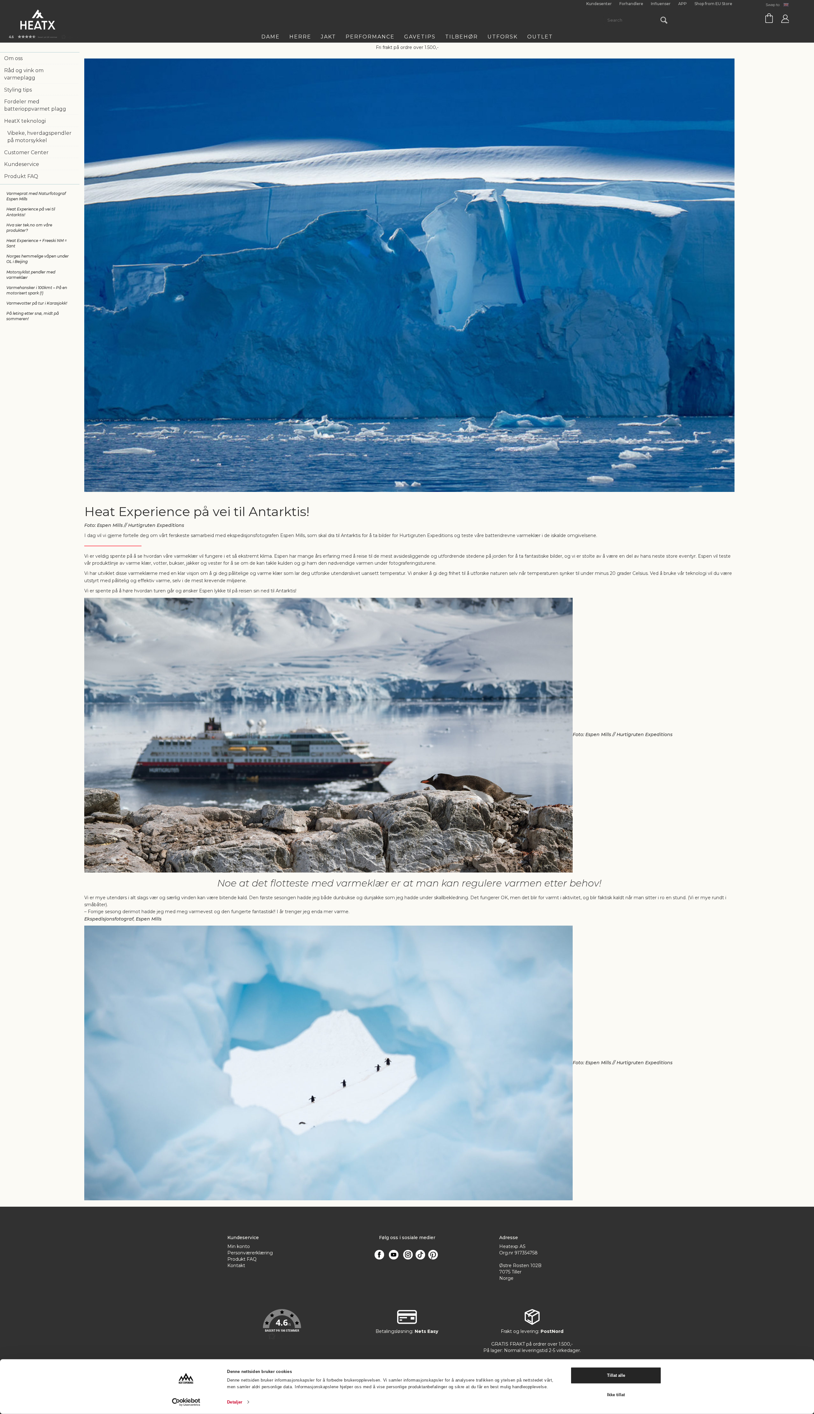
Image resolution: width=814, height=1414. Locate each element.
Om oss (13, 58)
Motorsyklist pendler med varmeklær (30, 275)
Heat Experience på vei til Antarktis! (30, 212)
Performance (370, 37)
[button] (282, 1325)
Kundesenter (599, 3)
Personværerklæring (250, 1253)
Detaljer (234, 1402)
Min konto (238, 1246)
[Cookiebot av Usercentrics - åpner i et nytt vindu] (186, 1402)
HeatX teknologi (25, 121)
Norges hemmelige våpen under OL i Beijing (37, 259)
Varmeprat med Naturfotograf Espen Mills (36, 196)
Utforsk (502, 37)
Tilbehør (461, 37)
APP (682, 3)
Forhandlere (631, 3)
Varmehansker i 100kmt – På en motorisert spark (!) (36, 290)
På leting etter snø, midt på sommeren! (32, 316)
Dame (270, 37)
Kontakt (236, 1265)
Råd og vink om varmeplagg (24, 74)
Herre (300, 37)
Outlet (540, 37)
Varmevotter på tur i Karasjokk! (36, 303)
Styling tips (18, 90)
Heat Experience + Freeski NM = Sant (36, 243)
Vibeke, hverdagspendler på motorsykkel (39, 136)
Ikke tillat (616, 1394)
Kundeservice (21, 164)
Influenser (661, 3)
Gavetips (420, 37)
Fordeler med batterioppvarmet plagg (35, 105)
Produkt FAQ (21, 176)
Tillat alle (616, 1375)
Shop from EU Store (713, 3)
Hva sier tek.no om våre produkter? (29, 228)
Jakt (328, 37)
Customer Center (26, 152)
